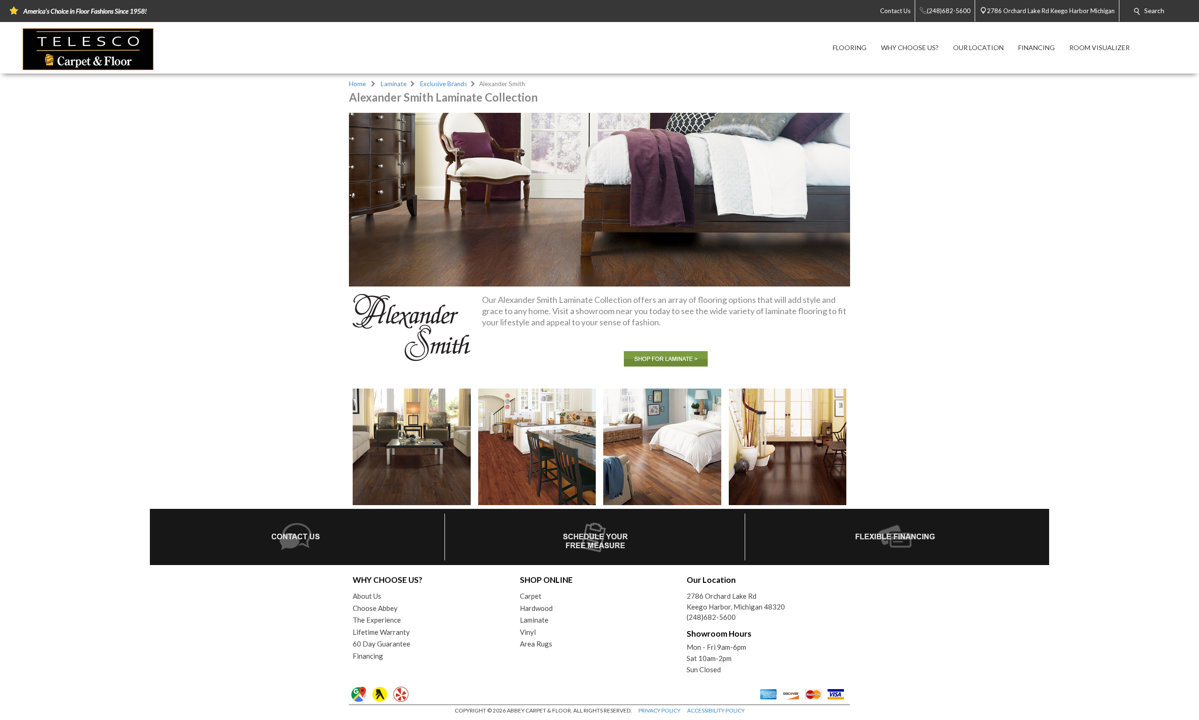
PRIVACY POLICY (659, 710)
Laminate (394, 84)
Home (357, 84)
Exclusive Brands (443, 84)
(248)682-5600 (711, 617)
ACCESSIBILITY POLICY (716, 710)
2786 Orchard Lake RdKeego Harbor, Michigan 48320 (736, 601)
